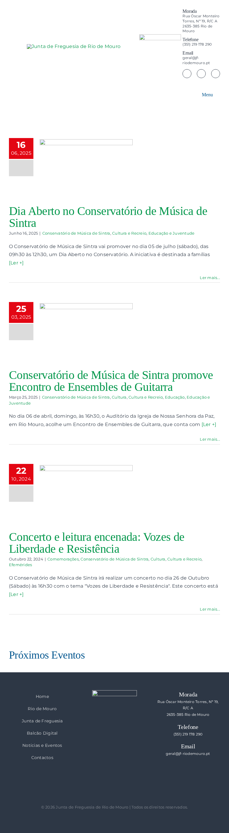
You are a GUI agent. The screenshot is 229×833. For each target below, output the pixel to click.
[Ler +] (16, 263)
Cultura (119, 397)
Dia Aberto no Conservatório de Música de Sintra (108, 217)
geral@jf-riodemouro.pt (188, 753)
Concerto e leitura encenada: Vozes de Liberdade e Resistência (97, 542)
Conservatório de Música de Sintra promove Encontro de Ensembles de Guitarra (111, 381)
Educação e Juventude (171, 233)
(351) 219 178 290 (188, 734)
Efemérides (20, 564)
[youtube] (215, 73)
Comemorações (63, 559)
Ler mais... (210, 277)
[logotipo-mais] (116, 61)
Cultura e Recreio (129, 233)
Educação (175, 397)
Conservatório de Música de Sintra (76, 233)
